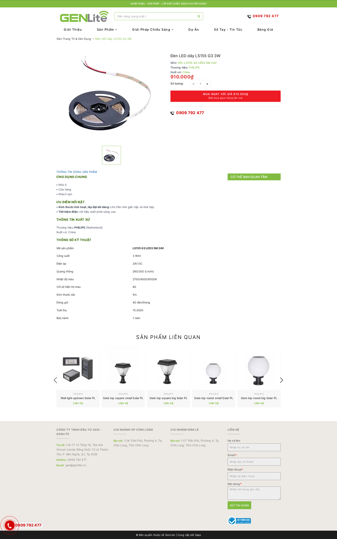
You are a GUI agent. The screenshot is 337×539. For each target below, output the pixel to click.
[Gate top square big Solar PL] (168, 368)
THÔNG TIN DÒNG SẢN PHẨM (76, 171)
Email (232, 455)
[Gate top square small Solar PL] (123, 368)
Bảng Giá (265, 29)
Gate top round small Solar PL (213, 398)
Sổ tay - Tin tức (228, 29)
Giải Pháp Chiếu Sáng (151, 29)
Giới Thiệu (73, 29)
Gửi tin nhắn (239, 505)
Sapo (198, 534)
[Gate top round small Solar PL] (213, 368)
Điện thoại (235, 469)
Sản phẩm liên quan (168, 337)
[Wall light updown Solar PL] (78, 368)
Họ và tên (234, 440)
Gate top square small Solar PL (123, 398)
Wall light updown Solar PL (78, 398)
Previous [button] (55, 380)
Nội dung (234, 484)
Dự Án (193, 29)
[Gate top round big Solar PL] (259, 368)
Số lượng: (177, 83)
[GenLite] (84, 16)
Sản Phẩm (106, 29)
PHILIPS (78, 393)
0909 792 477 (189, 112)
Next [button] (282, 380)
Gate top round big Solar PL (259, 398)
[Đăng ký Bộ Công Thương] (239, 520)
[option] (111, 96)
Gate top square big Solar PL (168, 398)
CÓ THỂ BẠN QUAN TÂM (249, 177)
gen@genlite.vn (76, 465)
